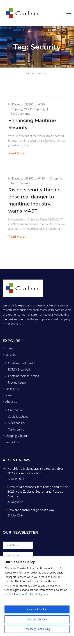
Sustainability (16, 423)
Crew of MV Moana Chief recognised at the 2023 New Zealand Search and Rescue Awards (37, 491)
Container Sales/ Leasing (23, 376)
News (9, 395)
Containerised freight (21, 363)
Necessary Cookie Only (37, 629)
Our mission (15, 410)
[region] (37, 596)
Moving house (17, 382)
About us (11, 402)
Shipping (17, 109)
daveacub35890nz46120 (28, 104)
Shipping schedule (17, 436)
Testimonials (16, 429)
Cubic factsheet (18, 417)
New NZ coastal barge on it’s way (30, 510)
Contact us (12, 442)
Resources (12, 389)
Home (9, 348)
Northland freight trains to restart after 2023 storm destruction (35, 471)
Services (10, 355)
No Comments (20, 114)
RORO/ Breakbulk (19, 369)
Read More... (17, 153)
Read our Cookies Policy (28, 594)
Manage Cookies (37, 619)
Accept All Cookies (37, 609)
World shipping (34, 109)
